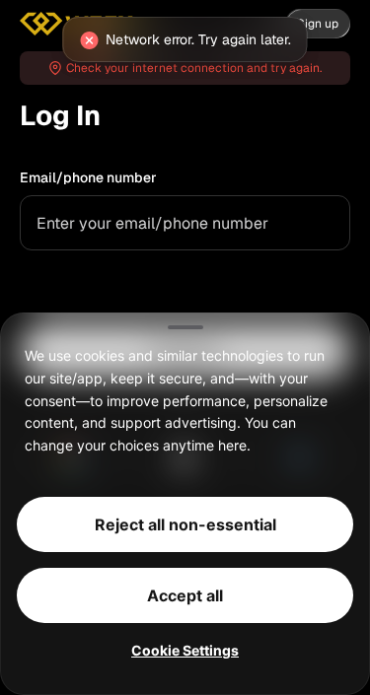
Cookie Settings (185, 650)
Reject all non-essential (185, 524)
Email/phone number (88, 177)
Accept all (185, 595)
